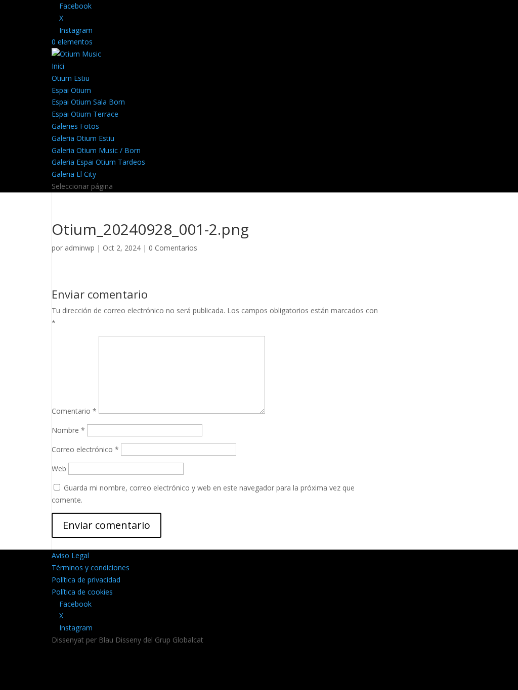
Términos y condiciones (91, 567)
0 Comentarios (173, 248)
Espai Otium (71, 90)
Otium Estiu (71, 78)
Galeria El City (74, 174)
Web (59, 468)
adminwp (80, 248)
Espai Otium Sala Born (88, 102)
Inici (58, 66)
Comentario (74, 411)
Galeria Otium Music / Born (96, 150)
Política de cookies (82, 592)
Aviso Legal (70, 555)
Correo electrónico (85, 449)
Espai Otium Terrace (85, 114)
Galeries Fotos (75, 126)
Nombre (68, 430)
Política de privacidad (86, 579)
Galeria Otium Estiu (83, 138)
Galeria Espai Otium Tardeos (98, 162)
